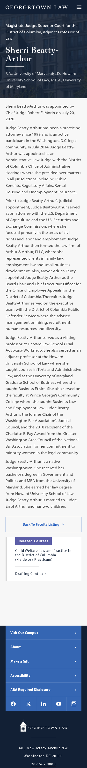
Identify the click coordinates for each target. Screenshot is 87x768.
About (15, 647)
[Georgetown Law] (37, 7)
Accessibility (20, 675)
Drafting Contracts (31, 573)
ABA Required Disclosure (30, 689)
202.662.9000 (43, 764)
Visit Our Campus (24, 632)
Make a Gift (19, 661)
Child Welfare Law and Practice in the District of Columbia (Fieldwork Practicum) (43, 555)
